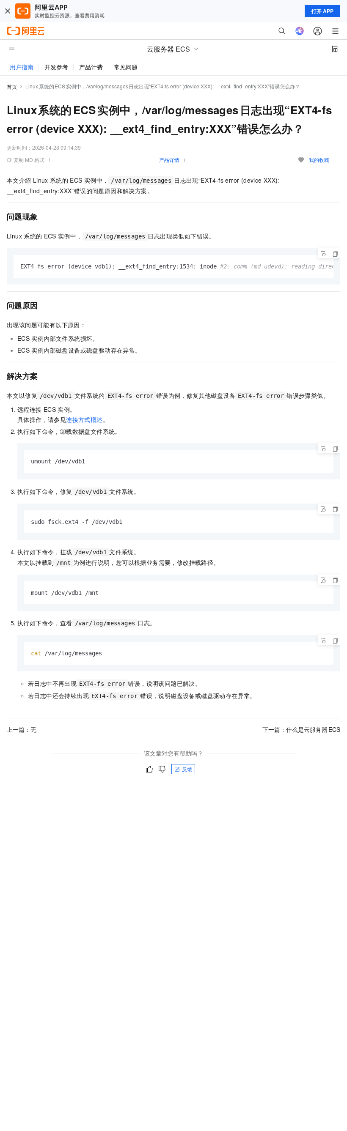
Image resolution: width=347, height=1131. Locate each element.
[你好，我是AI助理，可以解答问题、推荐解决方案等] (299, 31)
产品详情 (169, 159)
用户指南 (21, 67)
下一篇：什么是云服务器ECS (301, 729)
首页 (12, 86)
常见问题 (126, 67)
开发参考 (56, 67)
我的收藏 (319, 159)
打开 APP (322, 11)
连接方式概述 (84, 419)
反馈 (187, 768)
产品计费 (91, 67)
